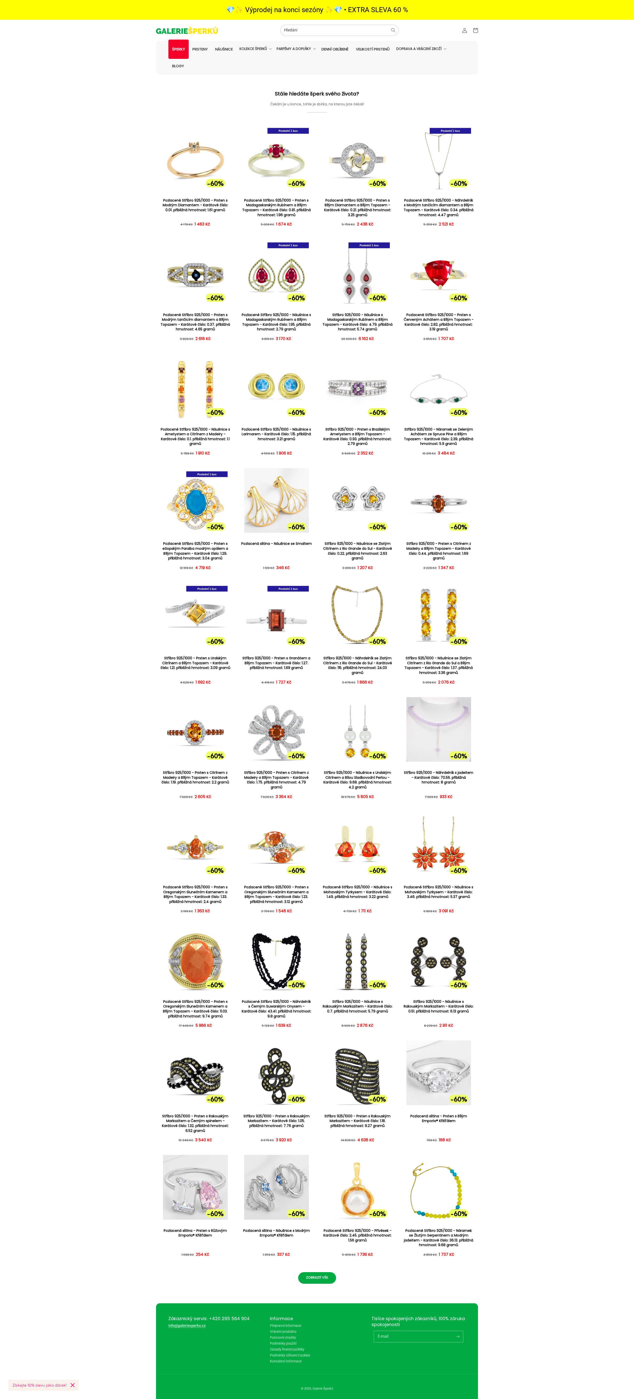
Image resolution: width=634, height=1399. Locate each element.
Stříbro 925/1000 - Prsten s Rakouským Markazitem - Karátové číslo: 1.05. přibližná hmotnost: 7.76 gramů (276, 1121)
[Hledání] (393, 30)
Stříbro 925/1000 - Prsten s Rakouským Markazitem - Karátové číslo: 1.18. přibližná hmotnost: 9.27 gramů (357, 1121)
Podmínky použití (283, 1343)
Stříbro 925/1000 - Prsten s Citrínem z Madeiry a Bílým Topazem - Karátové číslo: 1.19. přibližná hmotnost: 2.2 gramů (195, 777)
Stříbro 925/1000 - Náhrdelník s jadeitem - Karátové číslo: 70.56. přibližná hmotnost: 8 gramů (438, 777)
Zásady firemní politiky (287, 1349)
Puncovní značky (283, 1337)
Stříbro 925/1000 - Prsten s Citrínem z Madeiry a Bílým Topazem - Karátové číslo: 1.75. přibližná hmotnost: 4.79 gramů (276, 780)
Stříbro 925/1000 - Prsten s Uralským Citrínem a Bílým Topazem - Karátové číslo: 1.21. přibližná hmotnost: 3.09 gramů (195, 663)
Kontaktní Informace (286, 1361)
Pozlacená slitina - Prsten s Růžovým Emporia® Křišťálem (195, 1233)
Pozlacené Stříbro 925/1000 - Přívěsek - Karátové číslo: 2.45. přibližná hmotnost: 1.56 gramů (357, 1235)
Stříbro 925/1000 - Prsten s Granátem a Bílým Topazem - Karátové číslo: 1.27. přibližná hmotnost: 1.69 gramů (276, 663)
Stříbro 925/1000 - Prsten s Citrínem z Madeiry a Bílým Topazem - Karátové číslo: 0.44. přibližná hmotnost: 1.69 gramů (438, 551)
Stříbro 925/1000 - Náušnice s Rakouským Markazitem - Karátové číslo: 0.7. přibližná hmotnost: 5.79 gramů (358, 1006)
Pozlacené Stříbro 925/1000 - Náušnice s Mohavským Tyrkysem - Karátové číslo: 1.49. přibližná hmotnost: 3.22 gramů (357, 892)
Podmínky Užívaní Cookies (290, 1355)
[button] (255, 49)
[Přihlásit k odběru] (457, 1336)
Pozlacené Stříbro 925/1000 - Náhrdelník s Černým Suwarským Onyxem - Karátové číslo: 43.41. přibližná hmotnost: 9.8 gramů (276, 1009)
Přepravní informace (285, 1326)
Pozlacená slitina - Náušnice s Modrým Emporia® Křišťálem (276, 1233)
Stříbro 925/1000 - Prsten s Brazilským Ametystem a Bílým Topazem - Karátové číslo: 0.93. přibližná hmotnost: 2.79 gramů (357, 436)
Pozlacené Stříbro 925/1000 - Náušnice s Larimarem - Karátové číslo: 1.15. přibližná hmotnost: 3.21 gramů (276, 434)
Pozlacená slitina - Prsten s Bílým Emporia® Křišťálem (438, 1119)
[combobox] (339, 30)
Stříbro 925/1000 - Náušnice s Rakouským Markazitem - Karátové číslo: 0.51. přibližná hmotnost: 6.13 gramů (439, 1006)
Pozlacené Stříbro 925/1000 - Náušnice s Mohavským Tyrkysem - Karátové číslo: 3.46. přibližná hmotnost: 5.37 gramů (438, 892)
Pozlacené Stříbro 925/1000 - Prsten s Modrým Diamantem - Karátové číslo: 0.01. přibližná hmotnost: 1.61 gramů (195, 205)
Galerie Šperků (323, 1388)
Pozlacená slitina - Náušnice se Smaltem (276, 543)
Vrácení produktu (283, 1331)
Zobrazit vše (317, 1277)
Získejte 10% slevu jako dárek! (39, 1385)
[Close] (73, 1385)
